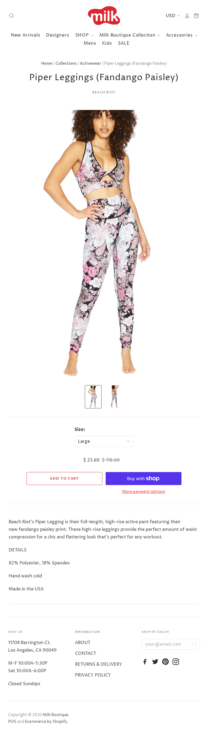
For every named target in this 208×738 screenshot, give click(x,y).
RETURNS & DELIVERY (98, 664)
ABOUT (82, 643)
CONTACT (85, 653)
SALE (124, 43)
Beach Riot (104, 92)
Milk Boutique (55, 714)
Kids (107, 43)
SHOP (82, 35)
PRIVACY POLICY (93, 675)
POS (12, 721)
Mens (90, 43)
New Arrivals (25, 35)
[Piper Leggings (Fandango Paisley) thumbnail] (93, 396)
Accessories (180, 35)
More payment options (143, 491)
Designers (57, 35)
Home (46, 63)
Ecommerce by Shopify (46, 721)
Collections (66, 63)
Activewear (90, 63)
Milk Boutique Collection (128, 35)
